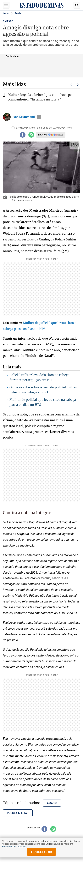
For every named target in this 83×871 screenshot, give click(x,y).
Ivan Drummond (24, 116)
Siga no (42, 134)
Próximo (77, 84)
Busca (77, 5)
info (39, 117)
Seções (6, 5)
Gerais (18, 13)
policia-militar (18, 812)
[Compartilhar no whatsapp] (31, 135)
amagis (52, 803)
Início (5, 13)
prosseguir (41, 852)
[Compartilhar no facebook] (22, 135)
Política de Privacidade (14, 846)
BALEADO (8, 21)
